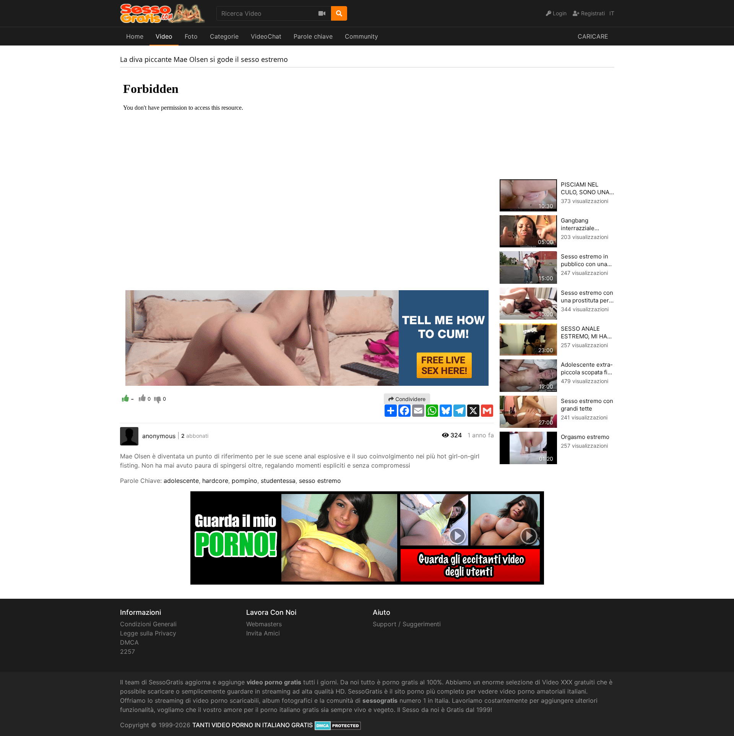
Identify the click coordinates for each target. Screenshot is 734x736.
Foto (191, 36)
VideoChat (266, 36)
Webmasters (264, 624)
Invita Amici (263, 633)
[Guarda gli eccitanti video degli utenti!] (367, 537)
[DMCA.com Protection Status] (338, 725)
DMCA (129, 642)
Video (164, 36)
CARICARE (593, 36)
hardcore (215, 480)
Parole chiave (313, 36)
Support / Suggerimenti (407, 624)
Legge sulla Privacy (148, 633)
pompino (244, 480)
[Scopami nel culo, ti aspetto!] (307, 337)
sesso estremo (320, 480)
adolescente (181, 480)
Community (361, 36)
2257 (127, 651)
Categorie (224, 36)
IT (611, 13)
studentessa (278, 480)
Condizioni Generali (148, 624)
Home (134, 36)
